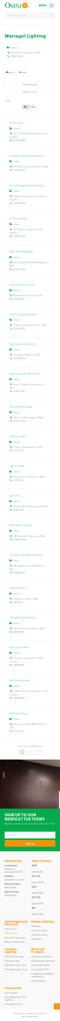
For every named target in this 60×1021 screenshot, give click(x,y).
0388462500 (19, 698)
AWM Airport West (18, 647)
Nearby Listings (30, 92)
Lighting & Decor (18, 436)
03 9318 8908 (19, 140)
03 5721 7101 (18, 450)
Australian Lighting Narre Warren (26, 156)
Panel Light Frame (13, 1004)
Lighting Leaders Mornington (24, 373)
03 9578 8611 (19, 299)
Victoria (13, 47)
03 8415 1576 (18, 731)
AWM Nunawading (19, 680)
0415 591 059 (37, 872)
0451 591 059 (37, 914)
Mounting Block (38, 981)
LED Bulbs (36, 926)
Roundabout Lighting (20, 525)
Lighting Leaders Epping (22, 344)
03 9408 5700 (19, 358)
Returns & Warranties (15, 942)
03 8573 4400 (19, 236)
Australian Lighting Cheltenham (26, 555)
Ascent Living (16, 122)
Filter (7, 101)
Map (34, 107)
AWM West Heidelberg (20, 251)
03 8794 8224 (19, 170)
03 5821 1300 (18, 510)
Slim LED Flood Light (14, 956)
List (27, 107)
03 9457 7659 (19, 269)
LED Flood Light (12, 961)
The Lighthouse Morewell (22, 617)
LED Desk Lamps (39, 935)
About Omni (10, 929)
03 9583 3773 (19, 573)
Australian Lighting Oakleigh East (26, 185)
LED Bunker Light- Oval (15, 965)
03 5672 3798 (19, 421)
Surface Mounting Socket (43, 961)
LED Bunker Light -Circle (16, 969)
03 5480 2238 (19, 539)
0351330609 (18, 632)
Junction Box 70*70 (40, 969)
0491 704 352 (38, 882)
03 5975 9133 (19, 391)
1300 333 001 (10, 887)
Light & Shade (16, 466)
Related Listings (30, 84)
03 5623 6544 (16, 56)
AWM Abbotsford (18, 713)
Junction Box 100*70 (40, 965)
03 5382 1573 (19, 328)
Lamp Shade (11, 993)
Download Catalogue (15, 937)
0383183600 (18, 665)
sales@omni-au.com (14, 880)
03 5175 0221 (18, 480)
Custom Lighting (18, 218)
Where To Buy (11, 933)
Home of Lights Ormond (21, 284)
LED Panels (36, 939)
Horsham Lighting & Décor (23, 314)
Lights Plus (14, 495)
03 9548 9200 (19, 203)
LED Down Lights (39, 930)
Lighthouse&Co (17, 588)
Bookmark (11, 72)
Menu (51, 6)
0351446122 (18, 602)
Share (23, 72)
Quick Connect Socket (41, 956)
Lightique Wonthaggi (20, 406)
